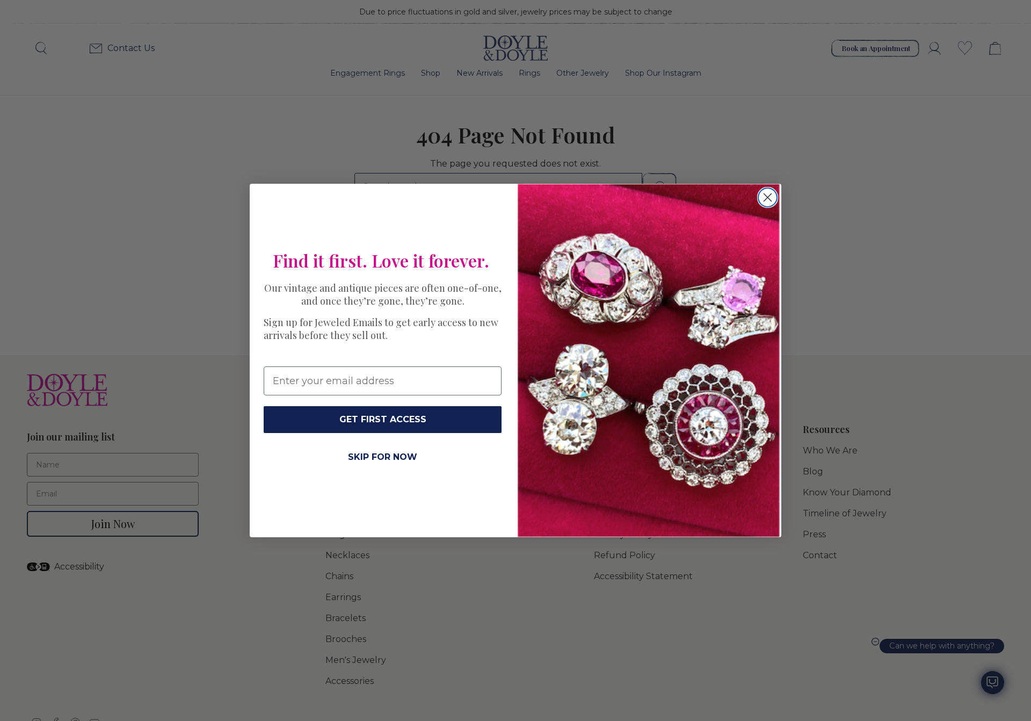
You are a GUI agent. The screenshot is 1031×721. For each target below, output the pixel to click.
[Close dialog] (767, 197)
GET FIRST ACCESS (382, 419)
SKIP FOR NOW (382, 457)
